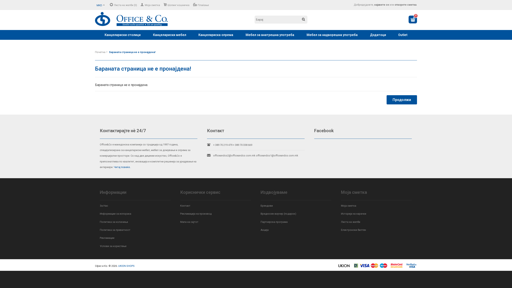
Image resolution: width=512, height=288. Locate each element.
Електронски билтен (353, 229)
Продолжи (402, 100)
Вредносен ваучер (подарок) (278, 213)
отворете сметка (405, 4)
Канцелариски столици (123, 35)
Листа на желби (350, 221)
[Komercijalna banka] (356, 267)
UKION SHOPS (126, 265)
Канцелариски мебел (169, 35)
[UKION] (344, 267)
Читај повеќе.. (122, 167)
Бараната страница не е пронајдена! (132, 52)
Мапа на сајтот (189, 221)
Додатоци (378, 35)
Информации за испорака (115, 213)
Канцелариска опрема (215, 35)
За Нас (104, 205)
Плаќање (203, 5)
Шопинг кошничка (178, 5)
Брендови (267, 205)
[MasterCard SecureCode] (396, 267)
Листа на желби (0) (125, 5)
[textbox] (281, 20)
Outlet (402, 35)
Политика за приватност (115, 229)
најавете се (381, 4)
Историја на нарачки (353, 213)
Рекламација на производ (196, 213)
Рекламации (107, 237)
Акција (265, 229)
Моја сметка (152, 5)
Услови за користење (113, 246)
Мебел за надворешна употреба (332, 35)
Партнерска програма (274, 221)
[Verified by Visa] (411, 267)
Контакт (185, 205)
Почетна (100, 52)
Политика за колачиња (114, 221)
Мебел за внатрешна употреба (270, 35)
